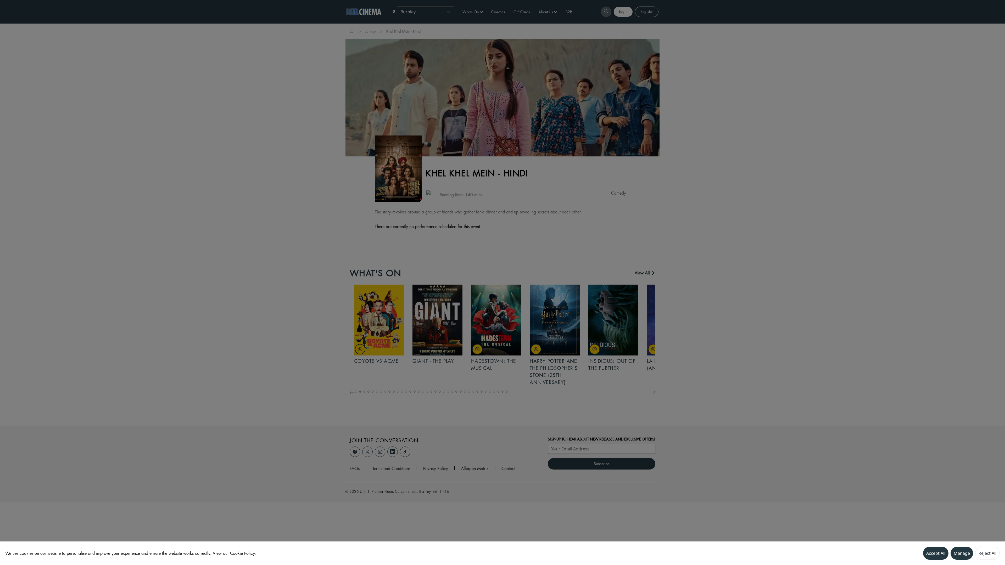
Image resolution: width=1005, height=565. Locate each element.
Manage (962, 553)
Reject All (987, 553)
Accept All (935, 553)
